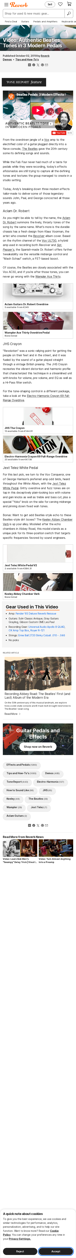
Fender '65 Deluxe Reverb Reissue (36, 613)
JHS (47, 790)
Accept (55, 1251)
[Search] (69, 13)
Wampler (14, 807)
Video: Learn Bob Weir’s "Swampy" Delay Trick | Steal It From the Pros (19, 861)
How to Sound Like (20, 790)
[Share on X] (38, 65)
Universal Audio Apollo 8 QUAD (46, 626)
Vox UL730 (49, 240)
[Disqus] (38, 914)
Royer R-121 (37, 630)
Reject (20, 1251)
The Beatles (30, 148)
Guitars (25, 21)
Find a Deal (11, 21)
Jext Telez (39, 807)
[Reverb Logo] (19, 4)
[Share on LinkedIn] (29, 65)
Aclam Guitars (17, 815)
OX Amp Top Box (19, 630)
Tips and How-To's (27, 59)
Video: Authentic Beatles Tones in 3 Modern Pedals (32, 43)
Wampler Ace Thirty (47, 276)
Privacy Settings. (20, 1238)
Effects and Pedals (22, 764)
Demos (7, 59)
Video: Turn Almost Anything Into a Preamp (55, 860)
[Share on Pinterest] (42, 65)
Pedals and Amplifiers (45, 21)
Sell (50, 4)
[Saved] (60, 4)
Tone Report (17, 781)
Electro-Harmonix (50, 781)
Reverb (45, 55)
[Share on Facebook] (34, 65)
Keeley (13, 798)
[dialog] (38, 1233)
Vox (46, 139)
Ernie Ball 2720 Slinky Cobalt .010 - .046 (41, 635)
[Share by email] (46, 65)
